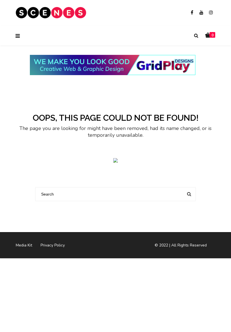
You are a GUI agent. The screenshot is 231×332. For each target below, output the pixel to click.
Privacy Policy (53, 245)
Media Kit (24, 245)
